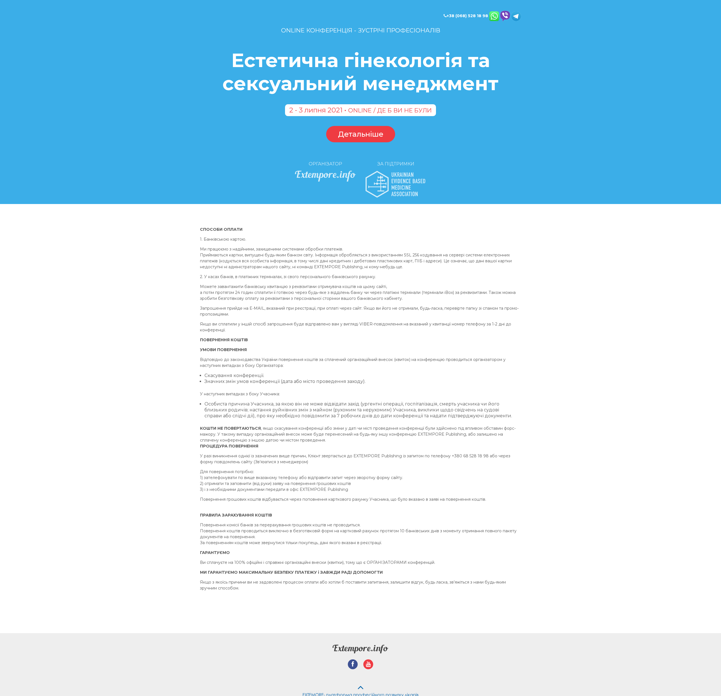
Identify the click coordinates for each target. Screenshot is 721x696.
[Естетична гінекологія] (360, 646)
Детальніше (360, 129)
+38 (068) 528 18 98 (467, 15)
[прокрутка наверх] (360, 683)
